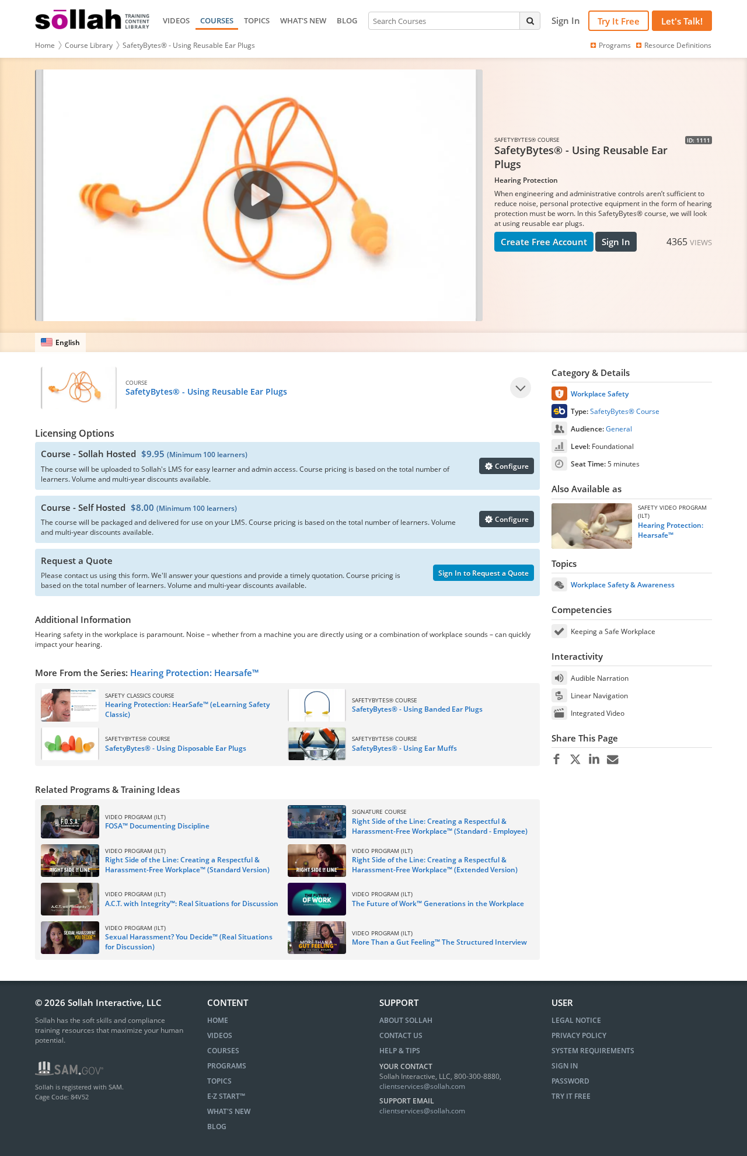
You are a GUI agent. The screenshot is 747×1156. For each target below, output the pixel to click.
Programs (615, 45)
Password (570, 1081)
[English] (60, 342)
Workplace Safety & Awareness (623, 585)
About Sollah (405, 1020)
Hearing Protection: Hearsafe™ (194, 672)
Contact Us (401, 1035)
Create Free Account (544, 242)
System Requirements (592, 1051)
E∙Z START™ (226, 1096)
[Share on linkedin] (594, 759)
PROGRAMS (226, 1066)
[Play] (520, 387)
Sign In (616, 242)
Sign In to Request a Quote (483, 573)
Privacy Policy (578, 1035)
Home (45, 45)
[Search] (529, 20)
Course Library (89, 45)
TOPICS (257, 20)
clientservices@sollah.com (422, 1086)
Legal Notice (576, 1020)
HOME (217, 1020)
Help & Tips (399, 1051)
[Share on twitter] (575, 759)
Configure (511, 466)
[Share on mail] (612, 759)
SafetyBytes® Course (624, 411)
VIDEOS (176, 20)
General (619, 429)
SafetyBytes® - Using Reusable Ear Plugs (189, 45)
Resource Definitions (677, 45)
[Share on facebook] (556, 759)
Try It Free (619, 21)
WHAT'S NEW (303, 20)
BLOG (347, 20)
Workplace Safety (600, 394)
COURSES (216, 20)
